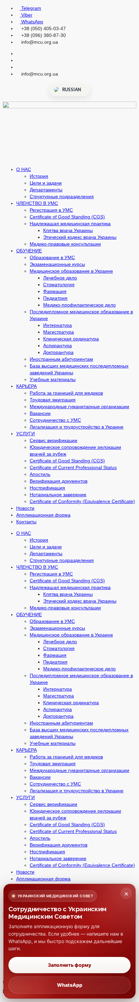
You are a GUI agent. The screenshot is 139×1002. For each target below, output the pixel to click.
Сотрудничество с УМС (55, 420)
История (39, 176)
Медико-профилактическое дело (79, 305)
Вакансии (40, 413)
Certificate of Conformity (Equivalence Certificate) (82, 501)
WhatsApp (69, 985)
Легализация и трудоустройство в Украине (76, 427)
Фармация (54, 291)
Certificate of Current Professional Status (73, 467)
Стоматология (59, 284)
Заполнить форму (69, 965)
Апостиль (40, 474)
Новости (25, 508)
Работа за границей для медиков (66, 393)
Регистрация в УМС (51, 210)
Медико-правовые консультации (65, 244)
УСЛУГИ (25, 433)
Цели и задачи (46, 183)
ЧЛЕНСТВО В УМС (37, 203)
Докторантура (58, 352)
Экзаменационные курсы (57, 264)
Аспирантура (57, 345)
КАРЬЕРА (26, 386)
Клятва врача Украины (68, 230)
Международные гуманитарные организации (79, 406)
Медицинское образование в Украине (71, 271)
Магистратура (58, 332)
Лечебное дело (60, 277)
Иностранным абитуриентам (61, 359)
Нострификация (47, 487)
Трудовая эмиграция (53, 399)
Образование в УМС (52, 257)
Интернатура (57, 325)
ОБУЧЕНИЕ (29, 250)
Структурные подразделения (62, 196)
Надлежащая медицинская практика (70, 223)
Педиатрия (55, 298)
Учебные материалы (53, 379)
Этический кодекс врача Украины (79, 237)
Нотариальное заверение (58, 494)
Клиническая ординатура (71, 338)
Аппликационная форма (43, 515)
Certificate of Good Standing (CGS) (67, 217)
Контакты (26, 521)
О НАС (23, 169)
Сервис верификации (53, 440)
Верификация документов (58, 481)
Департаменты (46, 189)
